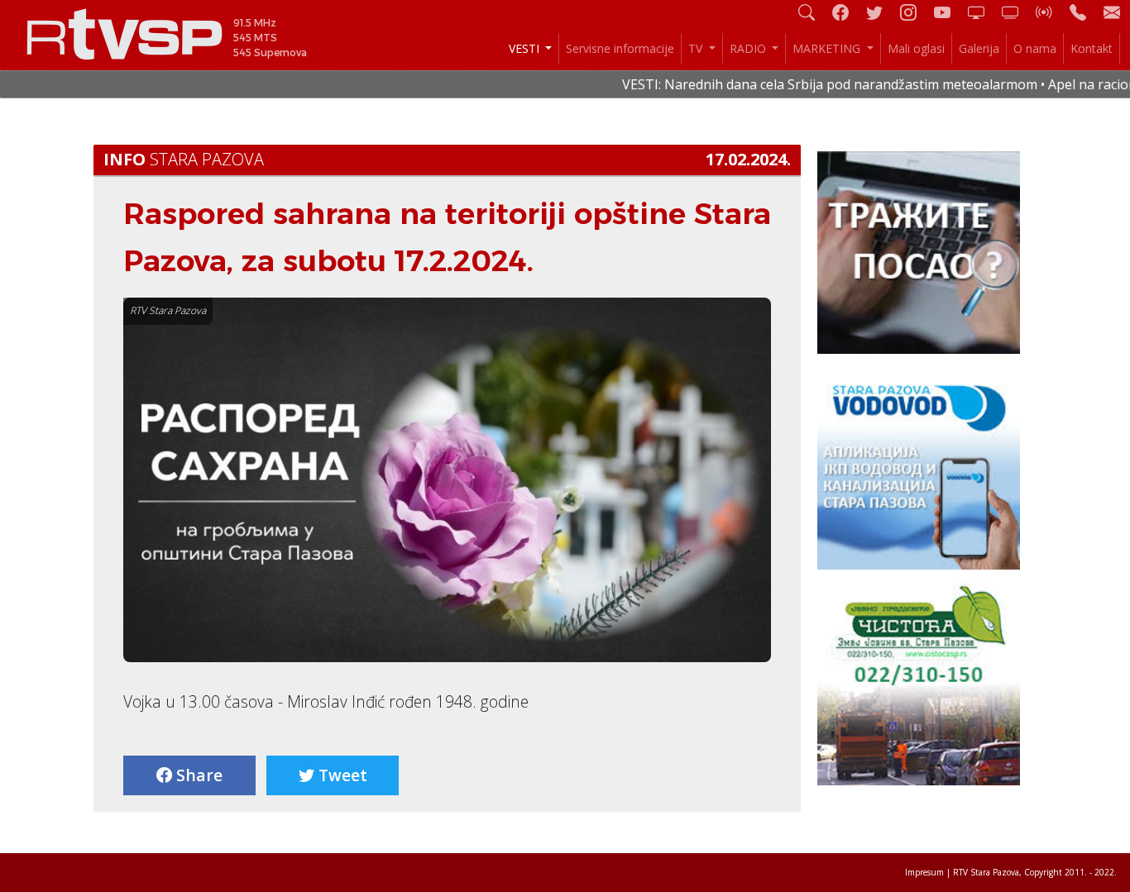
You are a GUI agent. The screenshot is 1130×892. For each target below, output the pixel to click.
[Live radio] (1050, 12)
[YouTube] (949, 12)
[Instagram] (915, 12)
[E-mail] (1112, 12)
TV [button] (697, 48)
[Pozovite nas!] (1084, 12)
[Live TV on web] (1017, 12)
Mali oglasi (916, 48)
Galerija (979, 48)
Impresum (924, 872)
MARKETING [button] (828, 48)
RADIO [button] (749, 48)
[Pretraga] (813, 12)
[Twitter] (881, 12)
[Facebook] (847, 12)
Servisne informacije (620, 48)
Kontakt (1091, 48)
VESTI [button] (526, 48)
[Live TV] (983, 12)
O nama (1034, 48)
